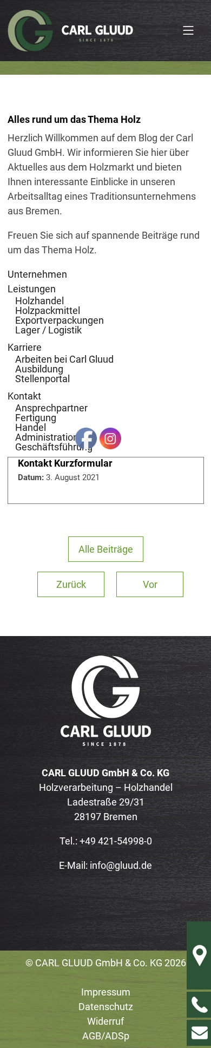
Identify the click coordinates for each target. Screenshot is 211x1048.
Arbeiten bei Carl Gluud (64, 359)
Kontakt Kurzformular (65, 463)
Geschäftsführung (54, 447)
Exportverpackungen (59, 320)
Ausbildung (39, 369)
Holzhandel (39, 300)
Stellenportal (42, 378)
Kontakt (24, 396)
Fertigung (35, 417)
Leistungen (32, 288)
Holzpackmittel (47, 310)
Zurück (71, 584)
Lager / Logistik (48, 330)
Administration (46, 437)
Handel (30, 427)
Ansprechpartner (51, 408)
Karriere (25, 347)
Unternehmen (37, 274)
